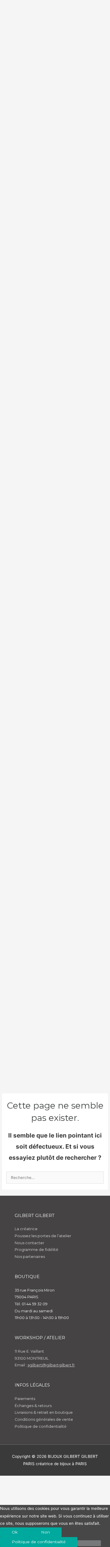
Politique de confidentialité (41, 1426)
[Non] (89, 1543)
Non (45, 1532)
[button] (12, 1490)
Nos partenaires (30, 1256)
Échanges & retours (33, 1405)
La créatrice (26, 1229)
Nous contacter (29, 1243)
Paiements (25, 1398)
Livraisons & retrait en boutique (44, 1412)
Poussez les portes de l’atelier (43, 1236)
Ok (15, 1532)
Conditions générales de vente (44, 1419)
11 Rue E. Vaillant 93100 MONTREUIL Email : (45, 1358)
